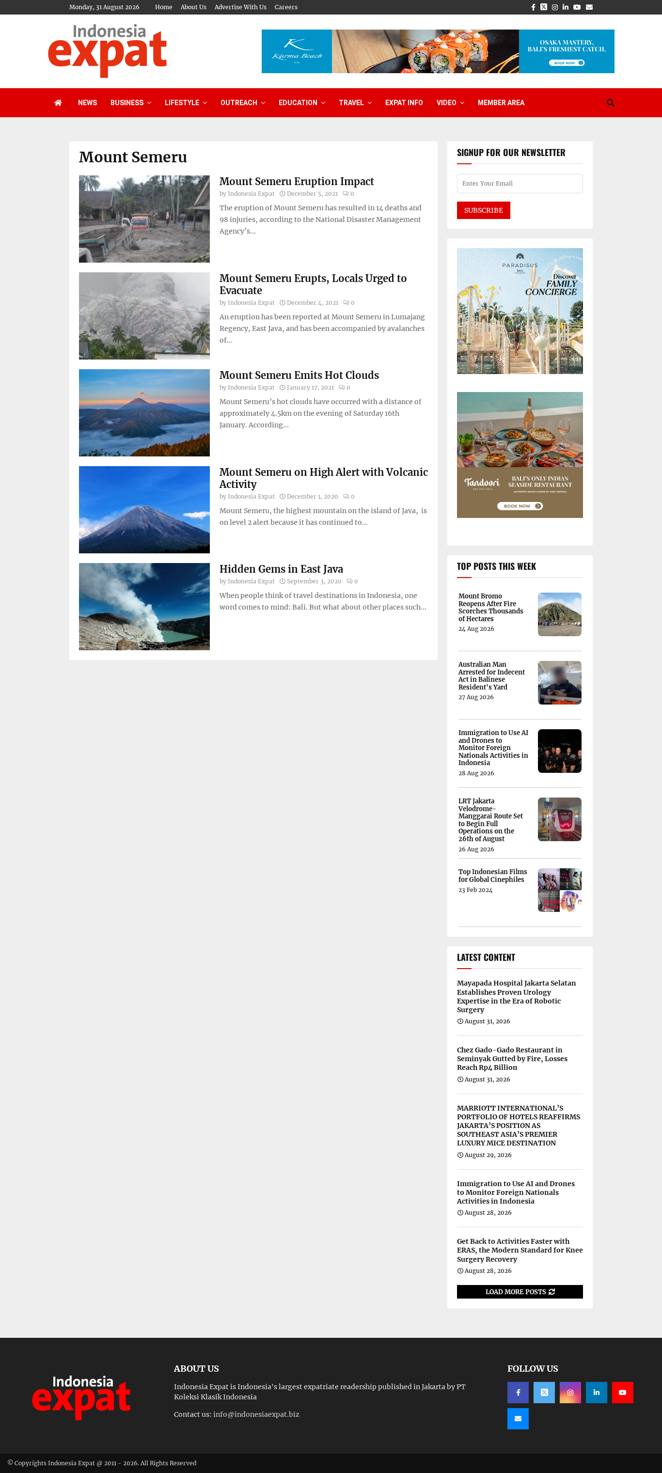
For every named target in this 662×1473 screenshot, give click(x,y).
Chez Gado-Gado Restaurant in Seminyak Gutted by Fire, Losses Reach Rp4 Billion (512, 1059)
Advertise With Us (241, 7)
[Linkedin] (596, 1392)
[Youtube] (622, 1392)
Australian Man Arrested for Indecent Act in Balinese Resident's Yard (491, 676)
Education (298, 103)
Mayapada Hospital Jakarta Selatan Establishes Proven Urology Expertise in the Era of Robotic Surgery (516, 996)
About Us (193, 7)
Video (447, 103)
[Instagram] (570, 1392)
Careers (286, 7)
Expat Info (404, 103)
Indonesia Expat (251, 193)
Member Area (501, 103)
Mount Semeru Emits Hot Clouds (299, 375)
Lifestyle (182, 103)
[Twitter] (544, 1392)
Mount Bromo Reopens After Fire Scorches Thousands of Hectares (490, 608)
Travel (351, 103)
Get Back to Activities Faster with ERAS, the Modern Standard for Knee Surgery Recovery (520, 1250)
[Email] (518, 1418)
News (87, 103)
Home (164, 7)
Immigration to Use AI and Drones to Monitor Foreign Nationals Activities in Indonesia (493, 748)
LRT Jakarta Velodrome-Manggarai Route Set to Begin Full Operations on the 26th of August (490, 820)
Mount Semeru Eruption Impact (297, 181)
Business (126, 103)
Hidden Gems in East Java (281, 569)
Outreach (239, 103)
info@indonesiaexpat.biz (256, 1414)
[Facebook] (518, 1392)
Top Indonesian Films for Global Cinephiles (492, 875)
